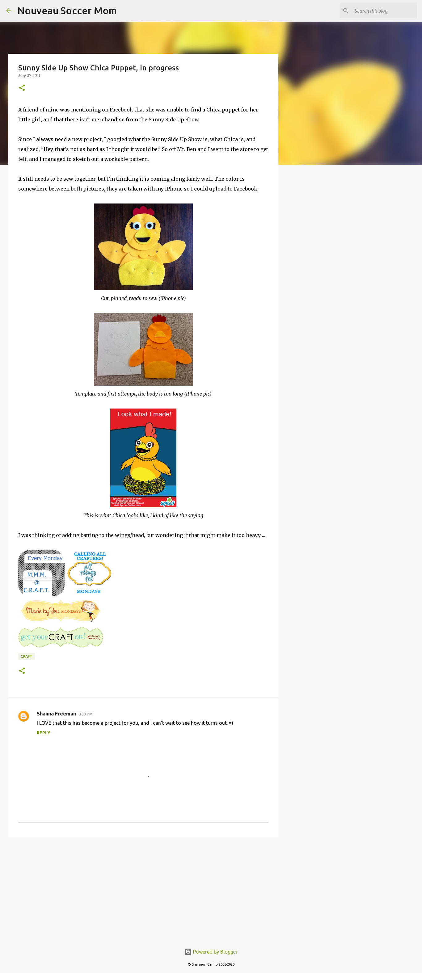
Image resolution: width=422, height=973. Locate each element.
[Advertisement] (143, 890)
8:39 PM (85, 714)
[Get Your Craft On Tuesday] (60, 647)
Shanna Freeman (56, 713)
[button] (22, 88)
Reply (43, 732)
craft (26, 656)
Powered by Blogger (215, 951)
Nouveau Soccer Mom (67, 10)
